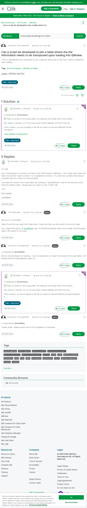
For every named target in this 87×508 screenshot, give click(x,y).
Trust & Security (35, 461)
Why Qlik (4, 444)
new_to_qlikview (10, 351)
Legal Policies (62, 466)
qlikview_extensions (69, 358)
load (22, 358)
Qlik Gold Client (7, 440)
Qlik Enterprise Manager (11, 433)
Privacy (32, 468)
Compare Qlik (6, 465)
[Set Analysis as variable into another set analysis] (82, 95)
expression (8, 358)
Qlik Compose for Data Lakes (13, 423)
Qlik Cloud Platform (9, 405)
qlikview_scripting (30, 68)
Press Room (34, 457)
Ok (71, 497)
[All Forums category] (5, 382)
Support (4, 476)
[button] (84, 45)
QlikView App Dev (16, 74)
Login (33, 2)
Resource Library (8, 454)
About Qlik (33, 454)
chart (60, 355)
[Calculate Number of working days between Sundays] (78, 95)
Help (65, 9)
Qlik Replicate (6, 420)
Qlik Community (8, 22)
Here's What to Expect (63, 15)
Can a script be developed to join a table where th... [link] (25, 25)
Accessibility (34, 465)
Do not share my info (66, 488)
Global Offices (35, 479)
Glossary (4, 468)
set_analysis (36, 358)
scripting (15, 362)
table (28, 358)
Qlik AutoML (6, 412)
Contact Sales (35, 483)
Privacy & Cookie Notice (67, 470)
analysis (7, 362)
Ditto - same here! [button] (9, 82)
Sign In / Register (77, 9)
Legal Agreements (64, 480)
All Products (6, 401)
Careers (32, 472)
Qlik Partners (6, 457)
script (54, 355)
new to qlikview (24, 351)
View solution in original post (16, 134)
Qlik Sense (5, 409)
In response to (16, 115)
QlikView (32, 22)
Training (4, 472)
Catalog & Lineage (8, 437)
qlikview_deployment (12, 355)
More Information (71, 502)
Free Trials (5, 461)
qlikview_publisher (71, 355)
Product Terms (63, 484)
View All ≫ (8, 368)
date (16, 358)
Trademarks (62, 473)
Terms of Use (62, 477)
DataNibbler (28, 228)
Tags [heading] (6, 345)
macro (57, 358)
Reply (78, 87)
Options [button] (83, 22)
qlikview (46, 355)
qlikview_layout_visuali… (57, 351)
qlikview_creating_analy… (31, 355)
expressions (47, 358)
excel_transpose (14, 68)
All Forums (22, 22)
